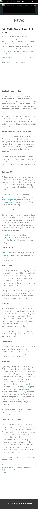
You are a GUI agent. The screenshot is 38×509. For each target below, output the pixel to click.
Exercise (5, 255)
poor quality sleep (26, 384)
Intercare (9, 57)
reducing (7, 200)
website (29, 504)
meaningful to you (18, 452)
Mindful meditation (9, 235)
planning (27, 119)
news (7, 504)
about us (14, 504)
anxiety (13, 200)
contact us (22, 504)
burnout (5, 202)
